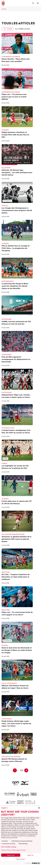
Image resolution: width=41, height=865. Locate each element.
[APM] (15, 783)
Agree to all (10, 855)
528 (21, 770)
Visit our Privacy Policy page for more (13, 850)
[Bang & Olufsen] (30, 802)
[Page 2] (26, 770)
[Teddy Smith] (20, 802)
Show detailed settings (8, 847)
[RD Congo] (10, 794)
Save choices (20, 859)
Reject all (30, 855)
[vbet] (23, 794)
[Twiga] (33, 794)
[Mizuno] (25, 783)
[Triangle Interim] (10, 802)
